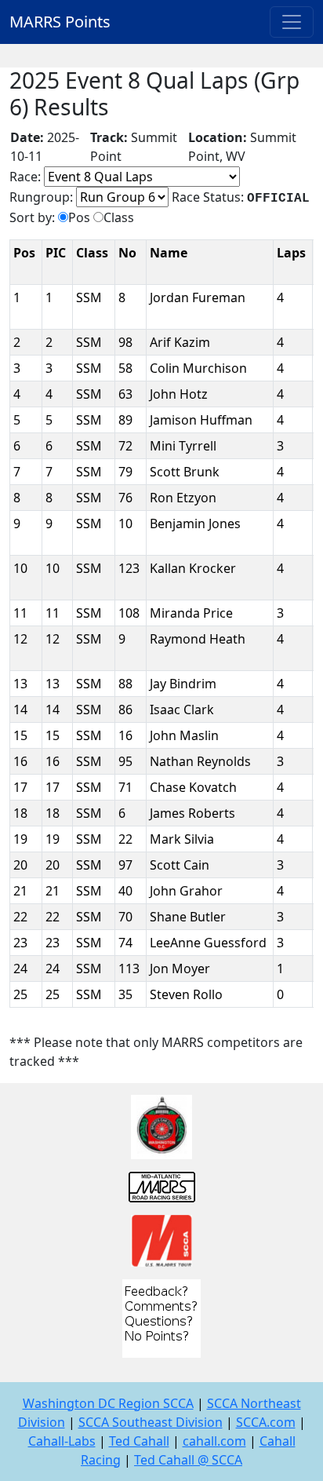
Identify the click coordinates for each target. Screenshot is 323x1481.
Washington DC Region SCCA (108, 1403)
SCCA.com (266, 1422)
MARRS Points (60, 21)
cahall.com (214, 1441)
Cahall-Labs (62, 1441)
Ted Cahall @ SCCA (188, 1459)
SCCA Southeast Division (150, 1422)
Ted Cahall (139, 1441)
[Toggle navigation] (292, 22)
